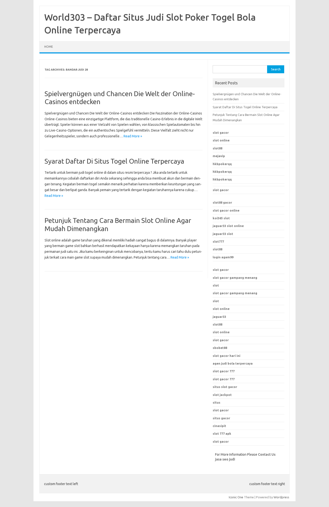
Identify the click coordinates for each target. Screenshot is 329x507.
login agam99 (223, 257)
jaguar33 (219, 316)
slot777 (218, 241)
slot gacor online (226, 210)
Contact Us (267, 454)
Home (48, 46)
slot (216, 285)
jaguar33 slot (223, 233)
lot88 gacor (222, 202)
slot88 (217, 148)
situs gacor (221, 418)
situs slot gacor (225, 386)
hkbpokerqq (222, 164)
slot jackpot (222, 394)
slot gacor (221, 132)
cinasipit (219, 425)
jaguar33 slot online (228, 225)
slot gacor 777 (224, 371)
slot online (221, 140)
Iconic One (236, 497)
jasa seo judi (225, 459)
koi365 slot (221, 218)
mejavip (219, 156)
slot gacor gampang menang (235, 277)
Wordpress (281, 497)
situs (216, 402)
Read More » (133, 136)
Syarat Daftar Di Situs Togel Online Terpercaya (114, 161)
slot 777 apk (222, 433)
